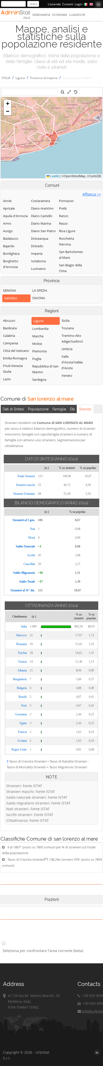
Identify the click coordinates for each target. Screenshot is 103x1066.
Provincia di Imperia (44, 78)
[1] (46, 858)
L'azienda (54, 4)
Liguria (20, 78)
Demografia (41, 15)
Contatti (67, 4)
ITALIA (6, 78)
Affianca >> (91, 194)
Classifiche (77, 15)
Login (78, 4)
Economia (59, 15)
